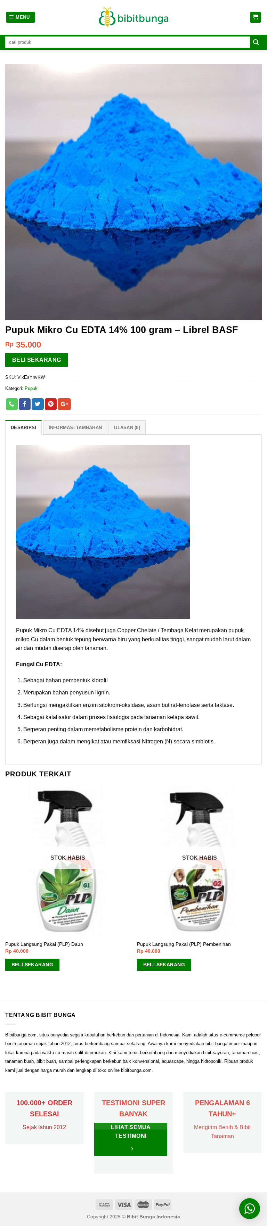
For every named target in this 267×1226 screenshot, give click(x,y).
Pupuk (31, 388)
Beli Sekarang (36, 360)
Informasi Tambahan (75, 427)
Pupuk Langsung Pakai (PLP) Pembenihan (184, 944)
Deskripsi (23, 427)
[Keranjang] (255, 17)
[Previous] (5, 893)
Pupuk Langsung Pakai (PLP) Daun (44, 944)
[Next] (261, 893)
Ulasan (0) (127, 427)
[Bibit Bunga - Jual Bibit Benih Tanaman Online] (133, 17)
